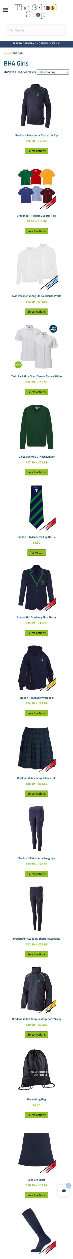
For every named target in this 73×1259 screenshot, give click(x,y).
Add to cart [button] (37, 552)
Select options (36, 151)
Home (7, 53)
